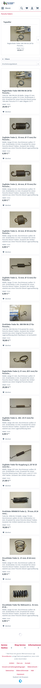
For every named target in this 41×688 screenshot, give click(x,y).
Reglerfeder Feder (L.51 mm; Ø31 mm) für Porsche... (20, 372)
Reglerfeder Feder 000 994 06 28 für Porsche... (20, 44)
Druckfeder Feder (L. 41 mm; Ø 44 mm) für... (18, 559)
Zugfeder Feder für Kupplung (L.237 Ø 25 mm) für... (19, 466)
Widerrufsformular (22, 670)
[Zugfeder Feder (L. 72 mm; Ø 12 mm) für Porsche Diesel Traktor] (20, 266)
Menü (7, 8)
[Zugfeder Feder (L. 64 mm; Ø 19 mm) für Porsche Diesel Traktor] (20, 173)
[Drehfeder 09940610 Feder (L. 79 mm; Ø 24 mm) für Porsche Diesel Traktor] (20, 500)
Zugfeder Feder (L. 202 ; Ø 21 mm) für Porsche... (18, 419)
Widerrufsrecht (32, 667)
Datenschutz (10, 670)
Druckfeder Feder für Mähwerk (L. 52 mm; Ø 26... (20, 606)
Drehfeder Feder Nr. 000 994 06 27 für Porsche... (18, 325)
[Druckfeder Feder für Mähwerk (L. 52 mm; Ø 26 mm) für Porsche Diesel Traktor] (20, 593)
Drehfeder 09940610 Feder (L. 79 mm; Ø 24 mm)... (20, 512)
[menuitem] (6, 8)
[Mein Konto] (32, 8)
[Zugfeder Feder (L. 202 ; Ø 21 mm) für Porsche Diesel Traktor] (20, 406)
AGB (32, 670)
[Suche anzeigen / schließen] (21, 8)
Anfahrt (11, 663)
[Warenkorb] (37, 8)
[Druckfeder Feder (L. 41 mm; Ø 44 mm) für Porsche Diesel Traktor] (20, 546)
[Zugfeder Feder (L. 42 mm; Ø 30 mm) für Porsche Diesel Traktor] (20, 219)
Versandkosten (6, 656)
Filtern (7, 59)
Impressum (20, 674)
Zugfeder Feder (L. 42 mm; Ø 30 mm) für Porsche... (19, 232)
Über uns (20, 663)
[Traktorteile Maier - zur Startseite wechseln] (8, 3)
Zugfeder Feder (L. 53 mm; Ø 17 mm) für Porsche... (19, 138)
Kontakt (27, 663)
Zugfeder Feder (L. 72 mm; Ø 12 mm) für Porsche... (19, 279)
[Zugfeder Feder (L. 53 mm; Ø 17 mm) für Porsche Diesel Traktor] (20, 126)
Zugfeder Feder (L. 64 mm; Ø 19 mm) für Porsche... (19, 185)
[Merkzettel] (27, 8)
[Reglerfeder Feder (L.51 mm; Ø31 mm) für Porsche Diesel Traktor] (20, 360)
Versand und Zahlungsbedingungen (13, 667)
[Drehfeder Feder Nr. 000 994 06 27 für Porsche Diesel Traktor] (20, 313)
